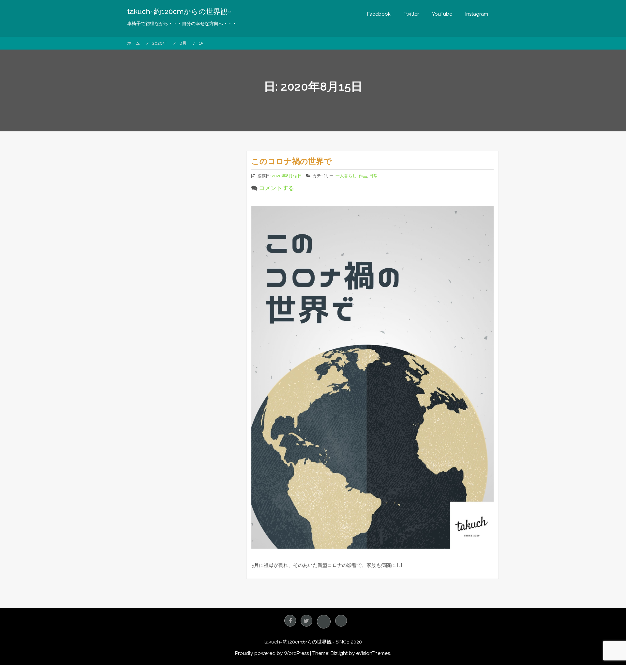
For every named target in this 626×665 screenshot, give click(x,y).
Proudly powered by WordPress (272, 653)
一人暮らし (346, 175)
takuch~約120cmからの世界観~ (179, 11)
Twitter (411, 14)
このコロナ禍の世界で (291, 161)
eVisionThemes (373, 653)
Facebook (379, 14)
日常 (373, 175)
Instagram (476, 14)
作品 (363, 175)
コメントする (276, 188)
